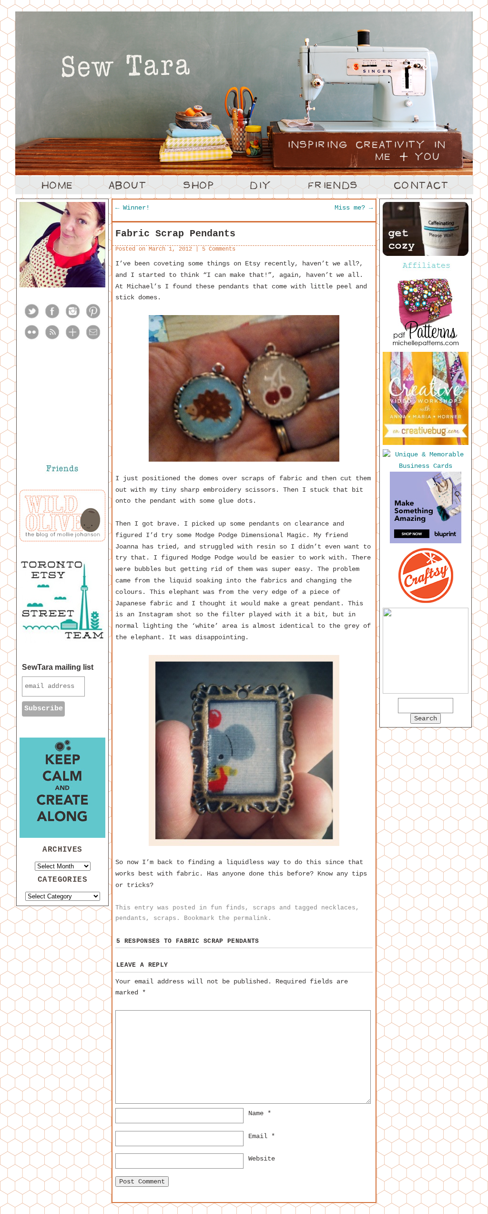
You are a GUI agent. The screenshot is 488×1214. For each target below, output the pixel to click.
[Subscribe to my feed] (52, 338)
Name (259, 1113)
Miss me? (354, 207)
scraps (264, 907)
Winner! (132, 207)
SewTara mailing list (57, 667)
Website (261, 1158)
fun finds (228, 907)
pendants (130, 918)
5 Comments (218, 249)
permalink (251, 918)
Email (261, 1136)
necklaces (338, 907)
